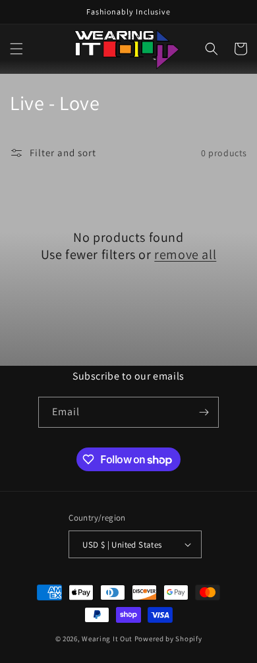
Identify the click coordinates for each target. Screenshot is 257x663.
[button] (16, 48)
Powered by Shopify (168, 638)
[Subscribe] (203, 412)
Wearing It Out (107, 638)
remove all (185, 254)
